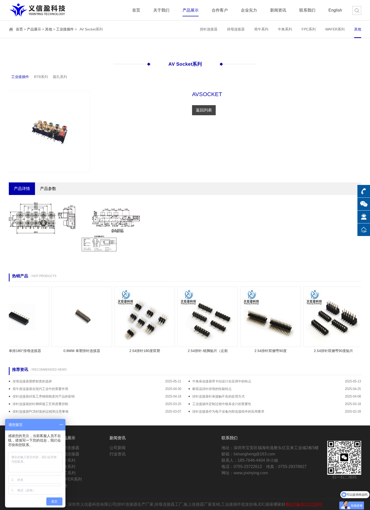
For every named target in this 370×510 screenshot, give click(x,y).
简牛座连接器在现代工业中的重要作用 (40, 389)
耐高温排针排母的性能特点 (212, 389)
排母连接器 (236, 29)
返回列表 (204, 110)
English (335, 10)
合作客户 (220, 10)
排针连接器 (208, 29)
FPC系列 (309, 29)
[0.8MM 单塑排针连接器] (75, 316)
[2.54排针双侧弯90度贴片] (327, 316)
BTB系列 (41, 77)
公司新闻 (117, 448)
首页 (136, 10)
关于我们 (161, 10)
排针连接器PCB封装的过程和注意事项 (40, 411)
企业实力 (249, 10)
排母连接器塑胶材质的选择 (32, 381)
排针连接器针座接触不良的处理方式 (218, 396)
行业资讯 (117, 454)
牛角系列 (285, 29)
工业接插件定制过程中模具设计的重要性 (221, 404)
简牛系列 (261, 29)
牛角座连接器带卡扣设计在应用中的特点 (221, 381)
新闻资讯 (278, 10)
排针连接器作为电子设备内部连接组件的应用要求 (228, 411)
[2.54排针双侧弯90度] (264, 316)
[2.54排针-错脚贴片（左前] (201, 316)
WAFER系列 (335, 29)
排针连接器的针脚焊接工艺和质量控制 (40, 404)
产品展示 (190, 10)
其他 (48, 29)
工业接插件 (65, 29)
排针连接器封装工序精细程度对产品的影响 (44, 396)
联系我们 (307, 10)
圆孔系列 (60, 77)
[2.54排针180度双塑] (138, 316)
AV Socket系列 (185, 64)
